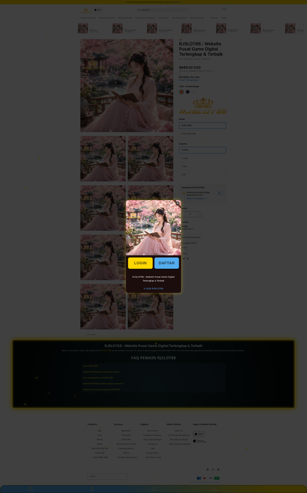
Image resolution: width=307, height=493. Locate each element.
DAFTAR (167, 263)
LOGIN (140, 263)
